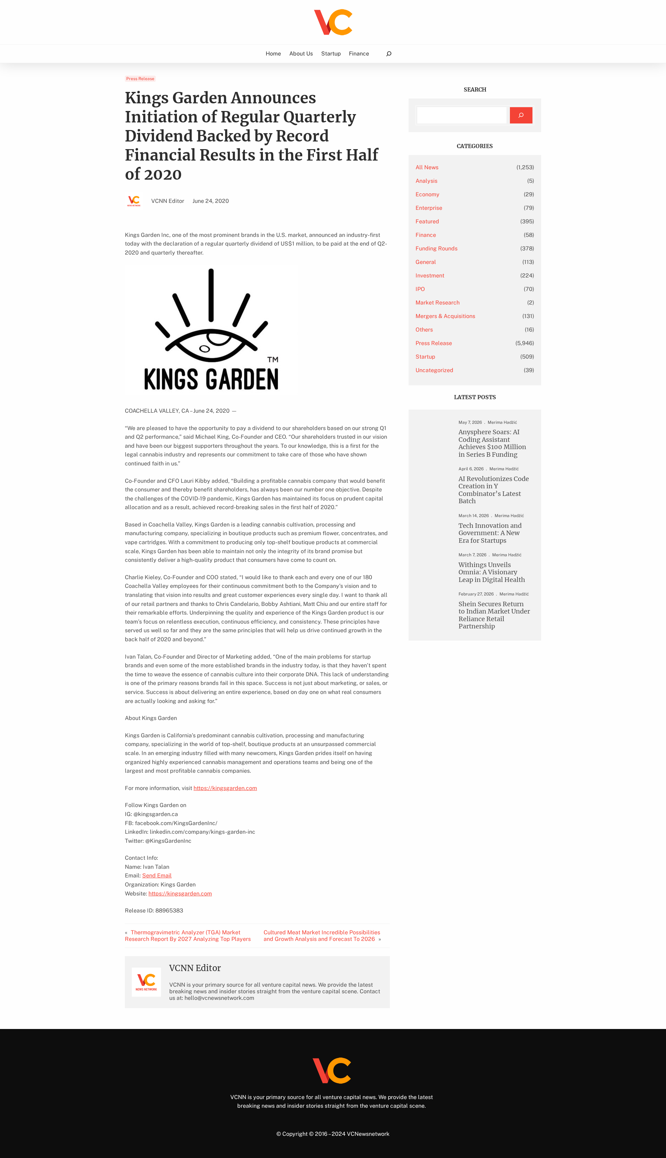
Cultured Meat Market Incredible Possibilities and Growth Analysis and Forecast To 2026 (322, 935)
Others (424, 329)
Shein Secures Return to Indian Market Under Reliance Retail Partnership (494, 615)
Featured (427, 221)
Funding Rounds (437, 248)
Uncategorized (434, 370)
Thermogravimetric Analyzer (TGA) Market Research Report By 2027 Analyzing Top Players (188, 935)
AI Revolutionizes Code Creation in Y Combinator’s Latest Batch (494, 490)
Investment (430, 275)
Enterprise (429, 208)
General (426, 262)
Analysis (426, 181)
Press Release (140, 78)
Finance (426, 235)
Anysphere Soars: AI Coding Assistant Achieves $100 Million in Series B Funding (492, 443)
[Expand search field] (388, 54)
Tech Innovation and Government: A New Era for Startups (490, 533)
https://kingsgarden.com (225, 788)
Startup (425, 356)
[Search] (521, 115)
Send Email (157, 875)
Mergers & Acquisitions (445, 316)
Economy (427, 194)
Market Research (438, 302)
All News (427, 167)
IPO (420, 289)
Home (273, 53)
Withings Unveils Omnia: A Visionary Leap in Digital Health (492, 572)
